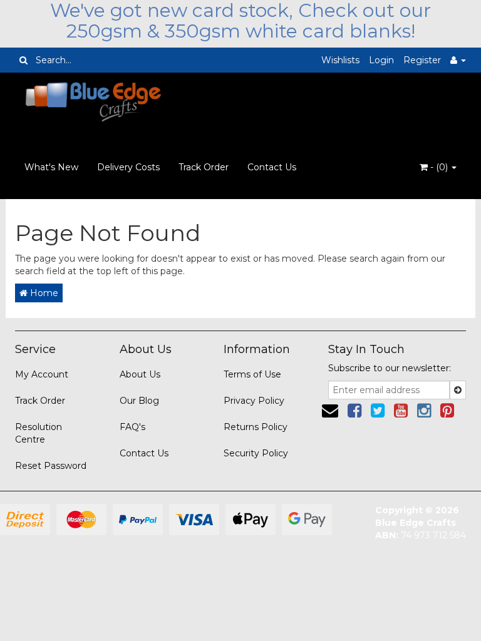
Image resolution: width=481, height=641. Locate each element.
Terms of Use (252, 374)
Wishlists (340, 60)
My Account (41, 374)
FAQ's (132, 427)
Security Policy (256, 453)
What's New (51, 167)
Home (43, 293)
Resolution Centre (38, 433)
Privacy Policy (254, 400)
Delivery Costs (128, 167)
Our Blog (139, 400)
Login (381, 60)
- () (439, 167)
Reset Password (50, 465)
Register (422, 60)
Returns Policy (255, 427)
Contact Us (271, 167)
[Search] (23, 60)
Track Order (203, 167)
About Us (140, 374)
